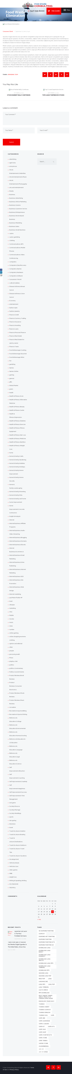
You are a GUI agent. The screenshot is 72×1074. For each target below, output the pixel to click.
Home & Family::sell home (17, 499)
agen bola (12, 163)
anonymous (13, 166)
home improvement (15, 502)
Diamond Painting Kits (47, 942)
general (11, 379)
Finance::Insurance (15, 322)
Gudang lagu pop (45, 976)
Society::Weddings (15, 813)
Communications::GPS (16, 244)
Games (11, 368)
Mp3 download (44, 993)
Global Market (13, 386)
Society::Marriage (14, 810)
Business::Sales (14, 227)
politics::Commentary (16, 668)
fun (10, 361)
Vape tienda (43, 1041)
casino (11, 234)
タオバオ (41, 1049)
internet (11, 520)
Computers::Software (16, 276)
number (11, 630)
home (11, 453)
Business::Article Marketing (17, 202)
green (11, 389)
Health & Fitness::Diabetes (17, 421)
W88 (10, 874)
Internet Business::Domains (18, 541)
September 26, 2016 (53, 93)
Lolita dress (43, 990)
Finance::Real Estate (15, 336)
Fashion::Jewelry (14, 311)
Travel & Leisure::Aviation (17, 831)
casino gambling (14, 237)
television (12, 824)
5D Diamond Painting (46, 931)
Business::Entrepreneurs (17, 212)
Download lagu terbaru (44, 967)
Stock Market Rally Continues (18, 95)
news (11, 626)
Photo (11, 658)
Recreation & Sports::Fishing (18, 714)
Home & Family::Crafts (16, 456)
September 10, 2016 (20, 31)
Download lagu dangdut (44, 955)
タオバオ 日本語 (43, 1052)
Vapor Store (43, 1044)
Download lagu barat (44, 951)
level (11, 601)
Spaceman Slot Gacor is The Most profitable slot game (20, 933)
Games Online (13, 371)
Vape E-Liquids (44, 1024)
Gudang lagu (43, 973)
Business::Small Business (17, 230)
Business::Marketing (15, 223)
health (11, 393)
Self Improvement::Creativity (18, 782)
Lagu (50, 979)
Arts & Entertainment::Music (18, 177)
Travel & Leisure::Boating (17, 835)
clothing (12, 241)
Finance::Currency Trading (17, 318)
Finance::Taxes (14, 347)
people (11, 651)
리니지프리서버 (13, 884)
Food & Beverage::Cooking (17, 350)
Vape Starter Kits (45, 1035)
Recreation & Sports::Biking (18, 711)
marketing (12, 608)
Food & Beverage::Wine (16, 357)
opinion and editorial (15, 644)
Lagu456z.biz (43, 982)
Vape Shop (42, 1032)
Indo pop (42, 979)
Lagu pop (51, 984)
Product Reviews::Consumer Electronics (15, 686)
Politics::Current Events (16, 672)
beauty (11, 191)
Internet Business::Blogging (18, 538)
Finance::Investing (15, 325)
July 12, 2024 (11, 950)
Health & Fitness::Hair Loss (17, 435)
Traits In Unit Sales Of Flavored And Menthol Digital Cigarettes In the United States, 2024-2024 (17, 944)
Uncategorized (14, 859)
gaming (11, 375)
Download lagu (44, 948)
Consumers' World (8, 31)
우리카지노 (12, 888)
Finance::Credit (14, 315)
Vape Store (43, 1038)
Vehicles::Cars (13, 867)
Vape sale (42, 1029)
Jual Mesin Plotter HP (15, 598)
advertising (12, 159)
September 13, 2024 (20, 939)
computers (12, 262)
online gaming (13, 633)
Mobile (11, 615)
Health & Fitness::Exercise (17, 425)
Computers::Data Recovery (17, 265)
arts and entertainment (16, 188)
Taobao (42, 1004)
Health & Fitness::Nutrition (17, 442)
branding (11, 75)
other (11, 647)
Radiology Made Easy (46, 1001)
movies (11, 619)
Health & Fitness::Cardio (16, 410)
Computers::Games (15, 269)
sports (11, 817)
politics (11, 665)
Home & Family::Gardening (17, 460)
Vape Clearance (44, 1021)
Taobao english (44, 1013)
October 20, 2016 (19, 93)
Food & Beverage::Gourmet (18, 354)
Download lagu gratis (44, 960)
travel (11, 828)
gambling (12, 364)
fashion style (13, 308)
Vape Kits (51, 1027)
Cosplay (42, 934)
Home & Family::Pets (15, 495)
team (16, 75)
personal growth (14, 654)
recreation (12, 707)
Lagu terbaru (44, 987)
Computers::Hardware (16, 273)
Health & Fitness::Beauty (16, 407)
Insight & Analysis (14, 516)
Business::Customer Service (18, 209)
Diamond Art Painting (47, 937)
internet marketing (15, 594)
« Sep (39, 920)
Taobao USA (43, 1015)
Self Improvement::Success (18, 792)
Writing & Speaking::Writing (18, 881)
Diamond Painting (45, 939)
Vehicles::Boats (14, 863)
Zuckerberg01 (44, 1046)
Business (12, 195)
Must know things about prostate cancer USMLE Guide (46, 997)
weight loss (13, 877)
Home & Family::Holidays (17, 467)
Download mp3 (44, 970)
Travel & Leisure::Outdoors (17, 845)
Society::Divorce (14, 806)
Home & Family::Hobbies (17, 463)
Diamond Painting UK (46, 945)
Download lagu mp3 (46, 963)
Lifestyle (12, 605)
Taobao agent (44, 1007)
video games (13, 870)
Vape (52, 1015)
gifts (10, 382)
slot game (12, 803)
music (11, 622)
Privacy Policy (14, 1070)
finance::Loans (13, 329)
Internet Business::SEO (16, 577)
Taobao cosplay (45, 1010)
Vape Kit (42, 1027)
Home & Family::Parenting (17, 492)
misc (10, 612)
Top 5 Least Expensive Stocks (53, 95)
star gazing (12, 821)
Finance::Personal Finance (17, 333)
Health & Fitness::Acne (16, 396)
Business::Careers (15, 205)
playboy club (13, 661)
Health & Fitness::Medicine (17, 439)
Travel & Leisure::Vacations (18, 856)
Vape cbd (42, 1018)
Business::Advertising (16, 198)
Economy (12, 301)
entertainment (13, 304)
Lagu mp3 (42, 984)
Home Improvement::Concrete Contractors (17, 509)
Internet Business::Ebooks (17, 545)
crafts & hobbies (14, 283)
